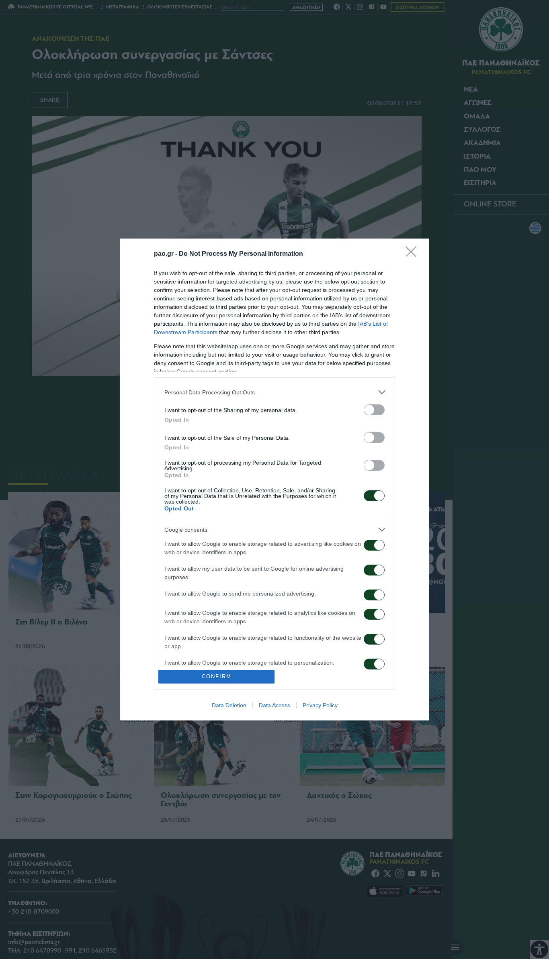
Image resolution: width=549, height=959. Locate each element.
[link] (413, 254)
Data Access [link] (274, 705)
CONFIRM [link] (216, 676)
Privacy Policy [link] (320, 705)
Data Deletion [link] (229, 705)
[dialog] (274, 479)
